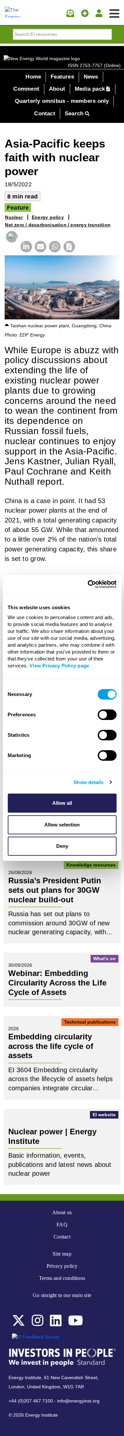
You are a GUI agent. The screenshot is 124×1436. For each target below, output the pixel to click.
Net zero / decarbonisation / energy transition (57, 224)
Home (33, 77)
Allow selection (62, 824)
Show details (88, 782)
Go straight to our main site (62, 1295)
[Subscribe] (70, 13)
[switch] (107, 714)
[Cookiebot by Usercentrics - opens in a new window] (88, 584)
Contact (44, 113)
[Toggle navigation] (114, 14)
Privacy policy (62, 1266)
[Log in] (99, 13)
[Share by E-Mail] (39, 247)
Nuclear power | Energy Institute (52, 1136)
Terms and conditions (62, 1278)
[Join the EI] (85, 13)
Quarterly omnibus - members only (62, 101)
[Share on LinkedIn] (25, 247)
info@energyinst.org (78, 1400)
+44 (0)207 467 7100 (31, 1400)
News (91, 77)
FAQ (62, 1224)
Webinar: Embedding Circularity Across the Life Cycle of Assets (57, 982)
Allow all (62, 803)
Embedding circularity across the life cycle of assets (50, 1046)
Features (62, 77)
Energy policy (48, 217)
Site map (62, 1254)
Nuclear (13, 217)
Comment (26, 89)
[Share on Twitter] (10, 249)
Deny (62, 846)
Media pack (90, 89)
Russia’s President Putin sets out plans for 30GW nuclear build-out (54, 890)
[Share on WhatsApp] (53, 247)
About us (62, 1212)
